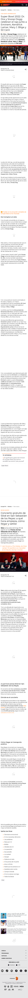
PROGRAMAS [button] (5, 953)
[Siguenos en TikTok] (7, 971)
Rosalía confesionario (7, 1)
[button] (25, 69)
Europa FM (3, 10)
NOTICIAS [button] (4, 955)
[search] (22, 5)
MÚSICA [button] (4, 950)
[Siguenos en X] (21, 971)
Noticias (10, 10)
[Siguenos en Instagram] (11, 971)
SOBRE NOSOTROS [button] (7, 958)
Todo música (16, 10)
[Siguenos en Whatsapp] (25, 971)
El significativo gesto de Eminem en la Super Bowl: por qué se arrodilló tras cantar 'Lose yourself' (14, 459)
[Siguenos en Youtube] (2, 971)
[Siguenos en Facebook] (16, 971)
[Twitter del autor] (8, 68)
